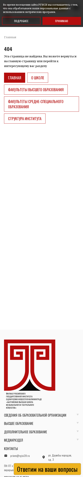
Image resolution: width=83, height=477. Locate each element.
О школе (37, 77)
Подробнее (21, 21)
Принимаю (61, 21)
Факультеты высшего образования (36, 89)
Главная (14, 77)
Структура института (25, 118)
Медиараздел (13, 440)
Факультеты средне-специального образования (35, 104)
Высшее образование (18, 423)
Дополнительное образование (25, 432)
